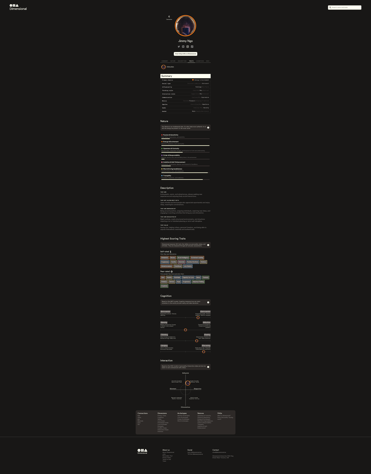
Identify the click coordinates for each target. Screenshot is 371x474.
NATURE (173, 61)
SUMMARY (165, 61)
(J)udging (164, 345)
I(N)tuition (206, 322)
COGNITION (200, 61)
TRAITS (191, 61)
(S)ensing (164, 322)
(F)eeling (207, 334)
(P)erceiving (206, 345)
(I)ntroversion (165, 311)
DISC (207, 61)
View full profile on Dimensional (185, 54)
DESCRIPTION (182, 61)
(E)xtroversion (205, 311)
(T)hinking (164, 334)
